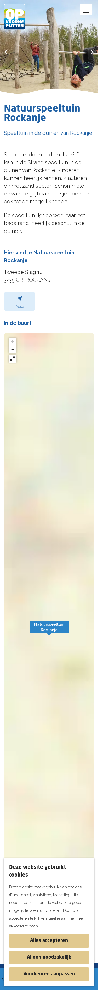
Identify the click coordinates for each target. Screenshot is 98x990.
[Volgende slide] (92, 52)
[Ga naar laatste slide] (6, 52)
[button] (49, 630)
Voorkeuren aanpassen (49, 974)
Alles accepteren (49, 940)
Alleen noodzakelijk (49, 957)
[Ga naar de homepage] (18, 17)
